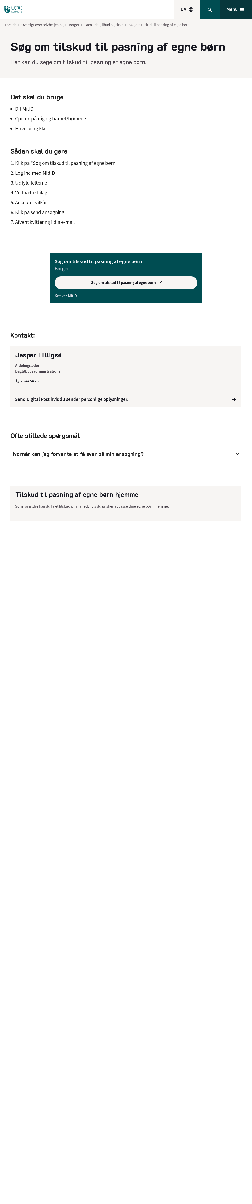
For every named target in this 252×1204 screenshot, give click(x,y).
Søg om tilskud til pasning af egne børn (159, 24)
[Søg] (209, 9)
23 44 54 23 (30, 381)
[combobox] (187, 9)
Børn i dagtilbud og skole (104, 24)
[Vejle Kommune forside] (13, 9)
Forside (10, 24)
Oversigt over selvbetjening (42, 24)
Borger (74, 24)
